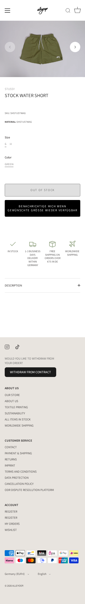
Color (8, 157)
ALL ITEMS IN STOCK (17, 419)
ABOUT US (11, 401)
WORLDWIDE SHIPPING (19, 426)
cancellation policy (19, 484)
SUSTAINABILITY (15, 413)
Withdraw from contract (30, 372)
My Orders (12, 524)
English (42, 574)
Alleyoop (17, 585)
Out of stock (42, 190)
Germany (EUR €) (15, 574)
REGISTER (11, 512)
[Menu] (7, 10)
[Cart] (77, 11)
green (9, 164)
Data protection (17, 478)
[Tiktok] (17, 347)
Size (7, 137)
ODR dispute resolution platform (29, 490)
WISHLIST (11, 530)
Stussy (10, 89)
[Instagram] (7, 347)
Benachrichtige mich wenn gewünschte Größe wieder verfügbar (42, 208)
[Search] (68, 11)
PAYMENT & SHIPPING (18, 453)
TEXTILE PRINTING (16, 407)
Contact (11, 447)
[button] (10, 47)
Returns (11, 459)
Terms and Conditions (21, 472)
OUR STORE (12, 395)
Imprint (10, 465)
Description (13, 285)
